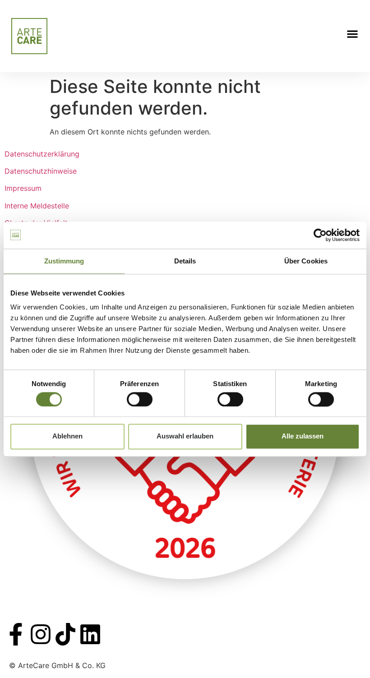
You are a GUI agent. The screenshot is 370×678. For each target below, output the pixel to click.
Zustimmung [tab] (64, 261)
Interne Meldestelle (37, 205)
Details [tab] (185, 261)
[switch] (140, 399)
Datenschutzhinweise (41, 170)
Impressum (23, 188)
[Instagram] (40, 634)
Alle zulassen (303, 436)
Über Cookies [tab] (306, 261)
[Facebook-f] (16, 634)
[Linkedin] (90, 634)
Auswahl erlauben (185, 436)
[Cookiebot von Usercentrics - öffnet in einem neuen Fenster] (320, 235)
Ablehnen (67, 436)
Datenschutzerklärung (42, 153)
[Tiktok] (65, 634)
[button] (352, 34)
